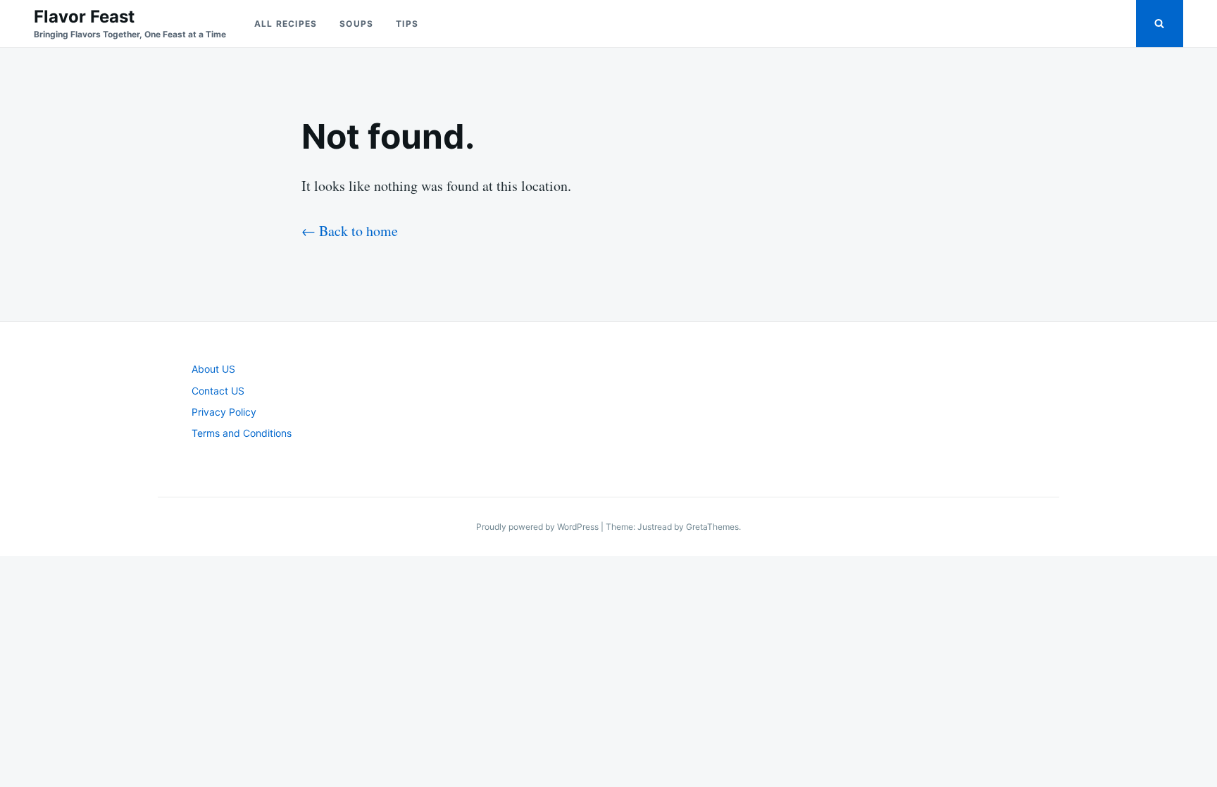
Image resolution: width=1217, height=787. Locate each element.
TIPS (407, 23)
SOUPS (356, 23)
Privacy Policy (224, 412)
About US (213, 369)
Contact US (218, 391)
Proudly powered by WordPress (538, 526)
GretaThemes (712, 526)
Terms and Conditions (242, 433)
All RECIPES (285, 23)
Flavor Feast (84, 16)
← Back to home (349, 230)
